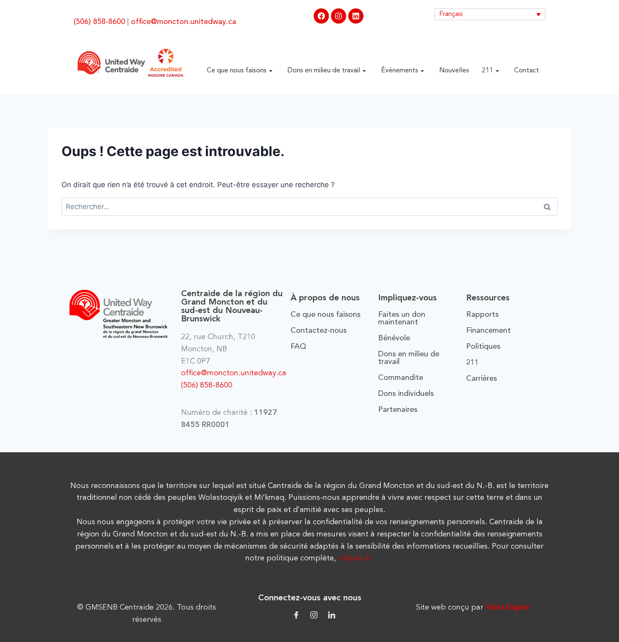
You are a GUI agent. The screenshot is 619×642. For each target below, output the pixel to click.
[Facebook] (321, 16)
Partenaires (397, 410)
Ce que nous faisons (237, 70)
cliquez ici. (356, 558)
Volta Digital (507, 607)
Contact (526, 70)
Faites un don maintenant (401, 318)
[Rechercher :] (309, 206)
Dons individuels (406, 394)
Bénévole (394, 338)
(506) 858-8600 (99, 22)
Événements (399, 70)
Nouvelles (454, 70)
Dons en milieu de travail (324, 70)
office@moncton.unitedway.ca (183, 22)
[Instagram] (338, 16)
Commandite (400, 378)
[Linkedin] (355, 16)
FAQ (299, 346)
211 (487, 70)
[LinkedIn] (331, 614)
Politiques (483, 346)
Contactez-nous (319, 330)
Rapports (482, 314)
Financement (488, 330)
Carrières (481, 378)
